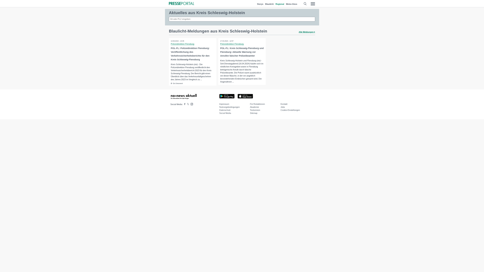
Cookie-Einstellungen (290, 110)
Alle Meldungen (306, 32)
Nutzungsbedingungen (229, 107)
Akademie (254, 107)
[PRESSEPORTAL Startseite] (181, 4)
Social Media (225, 113)
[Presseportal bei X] (187, 104)
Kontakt (284, 104)
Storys (260, 4)
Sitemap (253, 113)
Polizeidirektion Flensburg (182, 44)
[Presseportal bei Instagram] (191, 104)
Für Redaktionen (257, 104)
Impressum (224, 104)
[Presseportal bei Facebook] (184, 104)
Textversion (255, 110)
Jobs (283, 107)
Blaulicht (269, 4)
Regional (280, 4)
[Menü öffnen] (313, 4)
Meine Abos (291, 4)
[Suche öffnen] (305, 4)
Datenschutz (225, 110)
